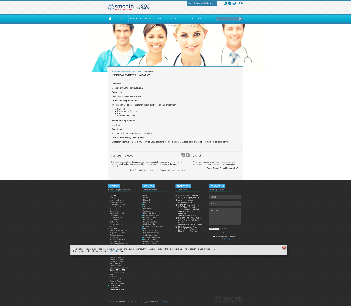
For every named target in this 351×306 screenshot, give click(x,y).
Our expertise (174, 19)
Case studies (114, 288)
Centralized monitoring (151, 237)
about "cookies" (114, 251)
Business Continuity (117, 213)
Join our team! (136, 71)
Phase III (146, 200)
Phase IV (146, 202)
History (112, 198)
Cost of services (115, 207)
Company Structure (117, 202)
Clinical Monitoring (117, 283)
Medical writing (115, 237)
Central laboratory (116, 261)
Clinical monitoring (150, 235)
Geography (114, 215)
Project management (117, 233)
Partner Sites (114, 222)
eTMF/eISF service (150, 231)
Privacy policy (225, 239)
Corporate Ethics (116, 218)
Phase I (146, 196)
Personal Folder (116, 281)
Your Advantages (116, 224)
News (112, 226)
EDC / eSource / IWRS (118, 272)
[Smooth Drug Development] (121, 8)
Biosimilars (147, 209)
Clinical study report (117, 266)
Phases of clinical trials (118, 231)
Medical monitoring (117, 257)
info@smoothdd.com (203, 3)
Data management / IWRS (119, 244)
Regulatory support (117, 235)
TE (144, 207)
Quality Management (117, 204)
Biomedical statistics (117, 239)
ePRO (112, 274)
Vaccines (146, 211)
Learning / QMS (115, 279)
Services (135, 18)
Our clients (114, 211)
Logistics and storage (151, 233)
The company (120, 19)
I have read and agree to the (226, 238)
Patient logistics (115, 264)
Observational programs (119, 268)
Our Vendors (114, 220)
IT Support (113, 209)
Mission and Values (117, 200)
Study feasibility (115, 242)
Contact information (196, 19)
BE (144, 204)
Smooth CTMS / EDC (153, 19)
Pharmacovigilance (117, 259)
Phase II (146, 198)
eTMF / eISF (114, 277)
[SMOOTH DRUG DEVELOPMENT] (110, 18)
